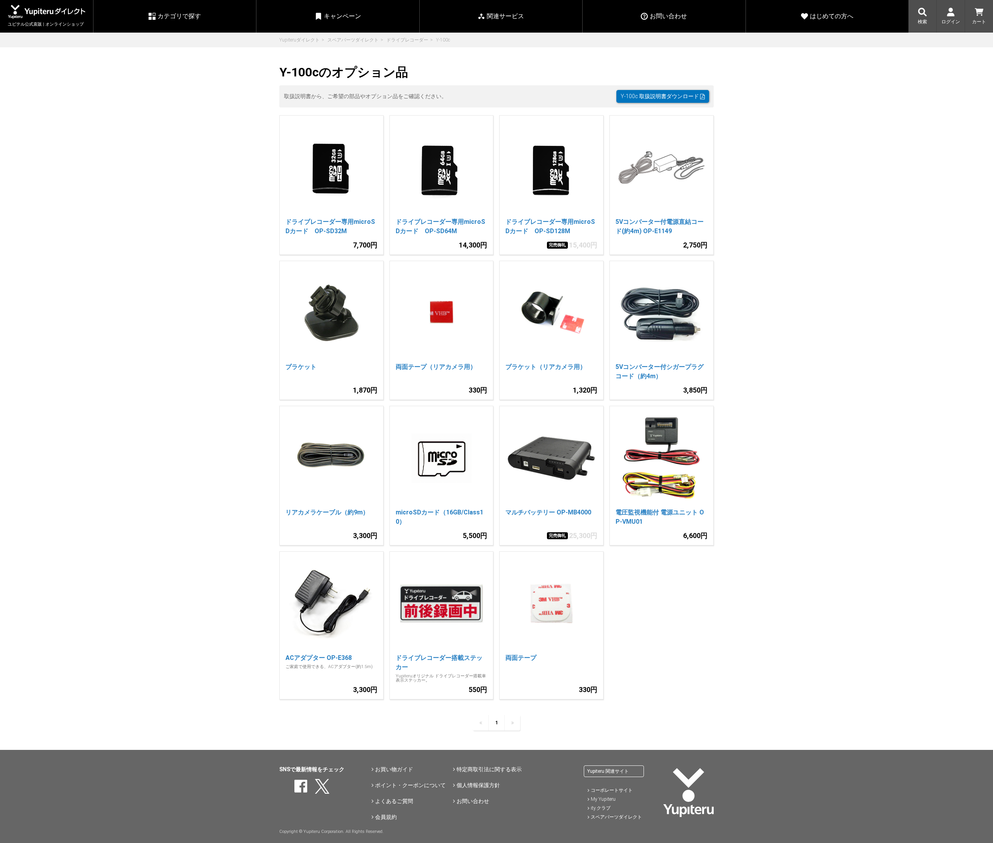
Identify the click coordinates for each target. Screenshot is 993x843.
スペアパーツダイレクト (353, 40)
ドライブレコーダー (407, 40)
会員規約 (386, 817)
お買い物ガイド (394, 769)
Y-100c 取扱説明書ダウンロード (660, 96)
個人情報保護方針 (478, 785)
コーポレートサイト (612, 790)
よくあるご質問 (394, 801)
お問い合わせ (473, 801)
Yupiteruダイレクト (299, 40)
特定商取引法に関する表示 (489, 769)
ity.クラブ (601, 808)
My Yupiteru (603, 799)
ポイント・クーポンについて (410, 785)
